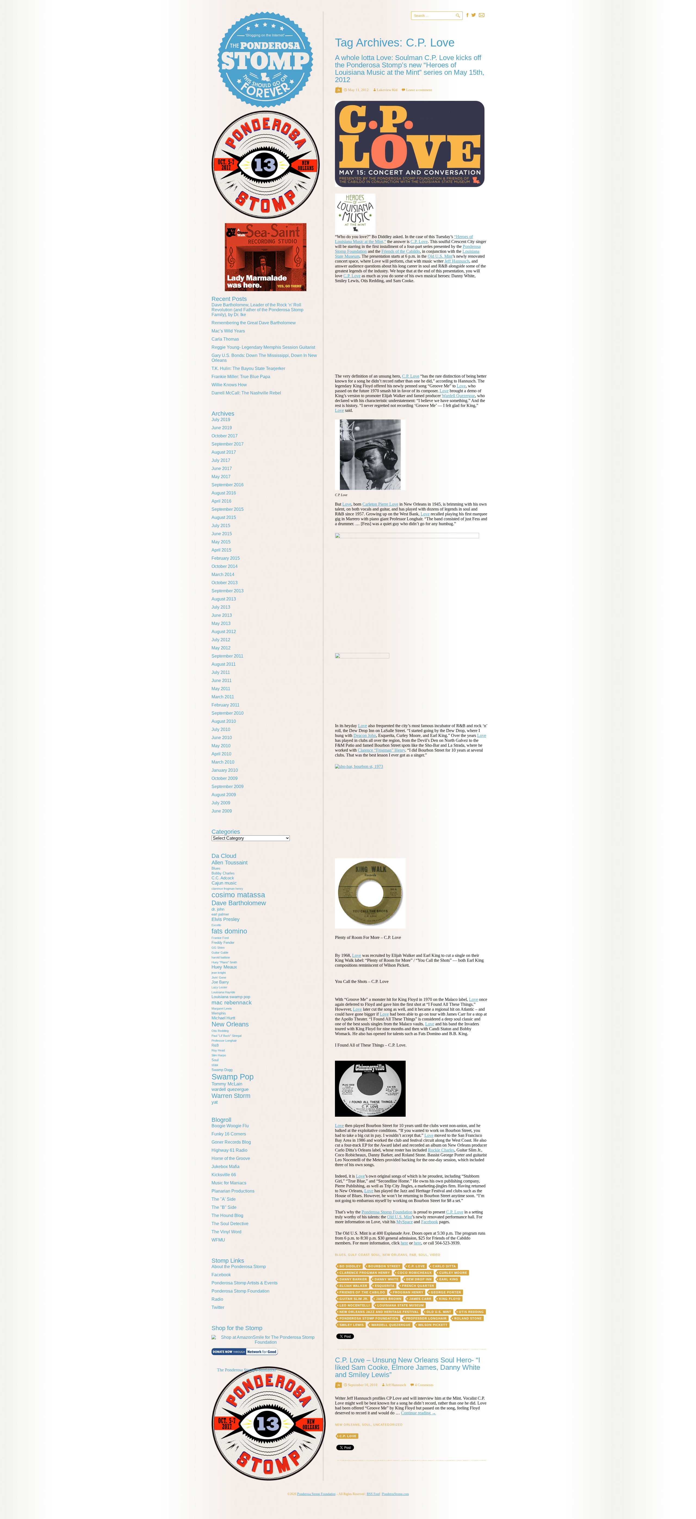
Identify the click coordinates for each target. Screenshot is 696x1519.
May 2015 (221, 542)
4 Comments (424, 1385)
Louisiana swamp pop (231, 996)
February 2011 (226, 705)
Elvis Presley (226, 919)
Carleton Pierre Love (380, 504)
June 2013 (222, 615)
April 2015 (221, 550)
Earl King (448, 1279)
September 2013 (228, 591)
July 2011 (221, 672)
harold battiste (221, 957)
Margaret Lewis (222, 1008)
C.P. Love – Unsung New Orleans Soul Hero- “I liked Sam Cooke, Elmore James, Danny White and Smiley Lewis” (407, 1367)
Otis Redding (471, 1311)
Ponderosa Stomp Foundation (387, 1212)
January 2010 (225, 770)
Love (461, 386)
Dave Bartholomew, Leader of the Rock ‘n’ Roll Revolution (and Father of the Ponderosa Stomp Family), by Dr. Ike (257, 310)
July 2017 (221, 460)
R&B (412, 1254)
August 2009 (224, 794)
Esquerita (384, 1285)
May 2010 (221, 745)
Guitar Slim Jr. (354, 1298)
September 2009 (228, 786)
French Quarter (418, 1285)
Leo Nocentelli (355, 1305)
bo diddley (350, 1266)
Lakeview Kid (387, 90)
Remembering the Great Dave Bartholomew (254, 322)
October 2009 (225, 778)
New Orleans (395, 1254)
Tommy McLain (227, 1084)
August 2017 (224, 452)
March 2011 (223, 697)
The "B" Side (224, 1207)
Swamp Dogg (222, 1070)
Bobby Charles (223, 873)
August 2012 (224, 631)
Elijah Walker (353, 1285)
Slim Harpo (219, 1055)
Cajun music (224, 883)
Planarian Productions (233, 1191)
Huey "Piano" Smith (224, 962)
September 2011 (227, 656)
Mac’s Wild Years (228, 331)
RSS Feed (373, 1494)
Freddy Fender (223, 943)
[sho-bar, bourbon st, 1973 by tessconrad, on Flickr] (411, 808)
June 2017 (222, 468)
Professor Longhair (426, 1318)
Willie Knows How (229, 384)
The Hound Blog (227, 1215)
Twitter (218, 1307)
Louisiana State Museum (400, 1305)
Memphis (219, 1013)
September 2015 (228, 509)
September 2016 (228, 485)
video (435, 1254)
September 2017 (228, 444)
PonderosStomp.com (395, 1494)
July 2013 (221, 607)
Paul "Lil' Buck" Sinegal (226, 1035)
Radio (217, 1299)
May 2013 (221, 623)
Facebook (429, 1221)
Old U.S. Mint (440, 256)
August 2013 (224, 599)
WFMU (218, 1240)
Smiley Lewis (352, 1325)
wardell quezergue (391, 1325)
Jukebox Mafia (226, 1166)
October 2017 (225, 436)
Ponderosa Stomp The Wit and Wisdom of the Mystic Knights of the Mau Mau (265, 59)
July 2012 (221, 639)
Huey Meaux (224, 967)
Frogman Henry (408, 1292)
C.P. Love (419, 241)
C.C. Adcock (223, 878)
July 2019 (221, 419)
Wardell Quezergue (458, 395)
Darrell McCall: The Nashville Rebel (246, 393)
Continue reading (418, 1413)
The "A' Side (224, 1199)
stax (215, 1065)
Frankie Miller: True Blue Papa (241, 376)
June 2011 (222, 680)
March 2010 (223, 762)
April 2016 (221, 501)
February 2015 (226, 558)
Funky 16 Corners (229, 1134)
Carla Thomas (225, 339)
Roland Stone (468, 1318)
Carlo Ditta (444, 1266)
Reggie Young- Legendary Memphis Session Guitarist (263, 347)
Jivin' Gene (219, 977)
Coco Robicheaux (414, 1272)
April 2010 (221, 754)
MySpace (404, 1221)
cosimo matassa (238, 895)
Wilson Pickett (433, 1325)
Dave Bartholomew (239, 903)
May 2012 (221, 648)
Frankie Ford (220, 937)
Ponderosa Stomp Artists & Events (245, 1283)
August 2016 (224, 493)
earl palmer (220, 914)
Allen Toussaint (230, 863)
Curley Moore (453, 1272)
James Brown (389, 1298)
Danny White (387, 1279)
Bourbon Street (384, 1266)
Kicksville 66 (224, 1174)
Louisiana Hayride (223, 992)
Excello (216, 925)
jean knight (219, 972)
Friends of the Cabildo (400, 251)
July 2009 (221, 803)
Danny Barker (353, 1279)
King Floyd (450, 1298)
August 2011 (224, 664)
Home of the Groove (231, 1158)
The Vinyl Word (226, 1231)
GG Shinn (218, 947)
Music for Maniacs (229, 1183)
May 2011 (221, 688)
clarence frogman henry (365, 1272)
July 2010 (221, 729)
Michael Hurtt (223, 1018)
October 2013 (225, 582)
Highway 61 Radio (229, 1150)
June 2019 (222, 427)
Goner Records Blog (231, 1142)
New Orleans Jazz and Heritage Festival (379, 1311)
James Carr (420, 1298)
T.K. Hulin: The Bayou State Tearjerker (248, 368)
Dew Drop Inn (419, 1279)
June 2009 (222, 811)
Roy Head (218, 1050)
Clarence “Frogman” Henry (381, 750)
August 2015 (224, 517)
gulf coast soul (364, 1254)
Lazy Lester (219, 987)
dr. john (218, 909)
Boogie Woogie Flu (230, 1125)
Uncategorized (388, 1424)
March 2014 (223, 574)
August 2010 (224, 721)
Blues (340, 1254)
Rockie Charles (441, 1150)
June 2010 (222, 737)
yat (215, 1102)
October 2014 (225, 566)
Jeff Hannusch (457, 261)
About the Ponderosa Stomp (239, 1266)
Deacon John (364, 735)
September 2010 (228, 713)
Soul (423, 1254)
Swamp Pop (233, 1076)
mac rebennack (232, 1002)
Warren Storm (231, 1095)
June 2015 (222, 533)
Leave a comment (419, 90)
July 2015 (221, 525)
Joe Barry (220, 982)
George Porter (446, 1292)
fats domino (229, 931)
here (404, 1243)
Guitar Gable (220, 952)
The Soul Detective (230, 1223)
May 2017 (221, 476)
